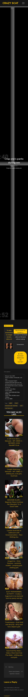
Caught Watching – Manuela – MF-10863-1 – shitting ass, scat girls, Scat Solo (14, 472)
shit (21, 405)
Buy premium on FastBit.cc (20, 331)
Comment (7, 696)
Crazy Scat (10, 3)
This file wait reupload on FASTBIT (20, 358)
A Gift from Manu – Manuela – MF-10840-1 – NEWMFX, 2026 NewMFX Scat (14, 442)
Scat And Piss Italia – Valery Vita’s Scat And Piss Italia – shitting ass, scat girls (14, 654)
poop (16, 403)
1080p (10, 403)
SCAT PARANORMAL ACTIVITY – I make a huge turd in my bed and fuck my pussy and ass (14, 595)
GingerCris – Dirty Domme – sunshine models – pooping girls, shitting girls (14, 564)
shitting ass (8, 408)
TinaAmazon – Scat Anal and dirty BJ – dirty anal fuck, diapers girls (14, 624)
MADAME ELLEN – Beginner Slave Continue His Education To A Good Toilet (14, 503)
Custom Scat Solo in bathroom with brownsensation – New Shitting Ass (14, 533)
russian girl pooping (11, 405)
